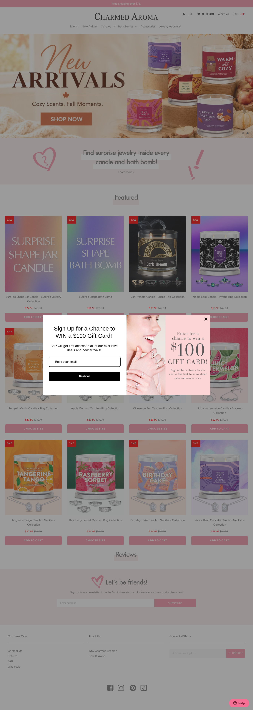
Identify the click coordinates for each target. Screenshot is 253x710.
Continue (84, 376)
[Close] (206, 319)
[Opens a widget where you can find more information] (239, 703)
